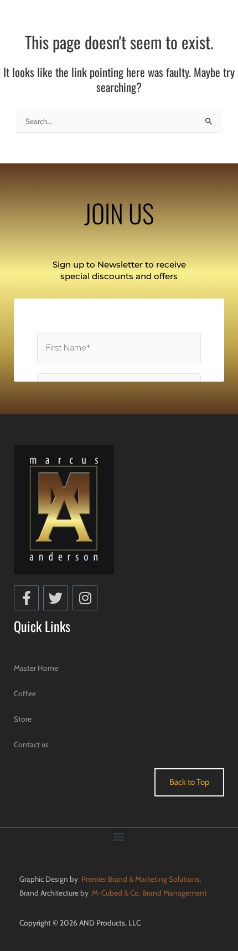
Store (23, 718)
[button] (119, 836)
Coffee (25, 693)
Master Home (36, 668)
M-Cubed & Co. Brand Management (148, 892)
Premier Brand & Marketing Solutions (140, 879)
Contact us (31, 744)
